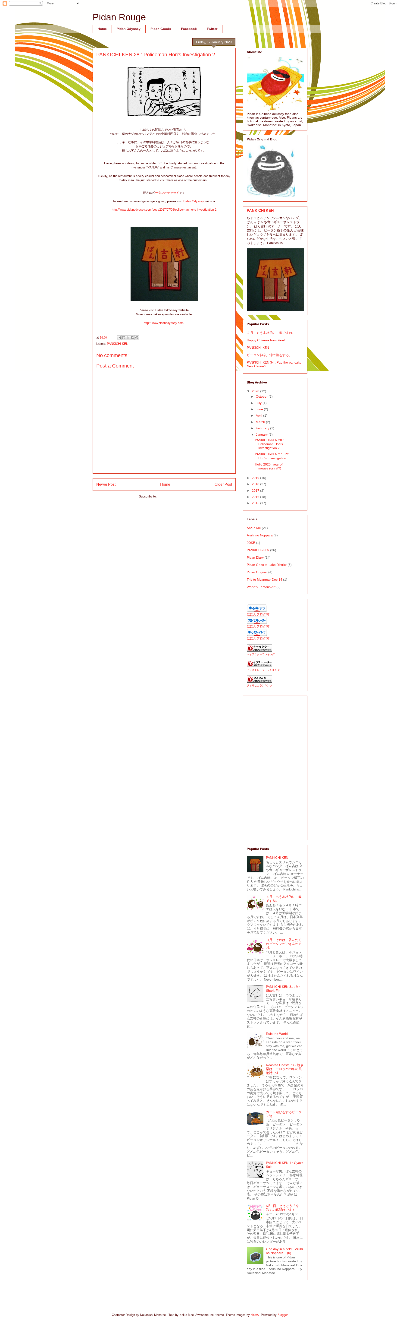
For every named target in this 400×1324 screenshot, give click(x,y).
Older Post (223, 484)
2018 (256, 484)
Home (102, 29)
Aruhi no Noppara (260, 535)
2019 (256, 478)
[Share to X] (128, 337)
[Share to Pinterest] (136, 337)
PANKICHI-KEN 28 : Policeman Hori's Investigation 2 (269, 444)
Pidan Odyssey (129, 29)
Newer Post (106, 484)
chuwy (255, 1315)
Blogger (283, 1315)
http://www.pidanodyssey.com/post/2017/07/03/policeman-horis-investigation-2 (164, 209)
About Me (254, 528)
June (260, 409)
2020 (256, 391)
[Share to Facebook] (132, 337)
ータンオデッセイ (167, 192)
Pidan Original (257, 572)
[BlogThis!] (123, 337)
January (262, 434)
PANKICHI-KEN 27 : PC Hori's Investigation (272, 456)
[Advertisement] (275, 766)
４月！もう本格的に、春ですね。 (271, 333)
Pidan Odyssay (193, 201)
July (259, 403)
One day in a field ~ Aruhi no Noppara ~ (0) (284, 1251)
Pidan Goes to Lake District (267, 565)
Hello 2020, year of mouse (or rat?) (269, 466)
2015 (256, 503)
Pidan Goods (160, 29)
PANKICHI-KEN (117, 343)
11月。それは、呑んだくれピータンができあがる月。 (284, 944)
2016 (256, 497)
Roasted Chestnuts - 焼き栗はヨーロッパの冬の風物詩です (284, 1069)
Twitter (212, 29)
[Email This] (119, 337)
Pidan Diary (255, 557)
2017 (256, 490)
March (261, 422)
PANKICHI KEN (260, 210)
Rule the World (277, 1034)
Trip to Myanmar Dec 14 (264, 579)
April (259, 415)
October (262, 396)
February (263, 428)
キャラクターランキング (261, 654)
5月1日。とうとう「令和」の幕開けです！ (282, 1208)
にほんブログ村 (258, 614)
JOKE (251, 543)
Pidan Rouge (119, 17)
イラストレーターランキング (263, 669)
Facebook (189, 29)
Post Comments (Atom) (173, 496)
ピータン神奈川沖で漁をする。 (269, 355)
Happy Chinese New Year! (266, 340)
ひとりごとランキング (259, 685)
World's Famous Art (261, 587)
